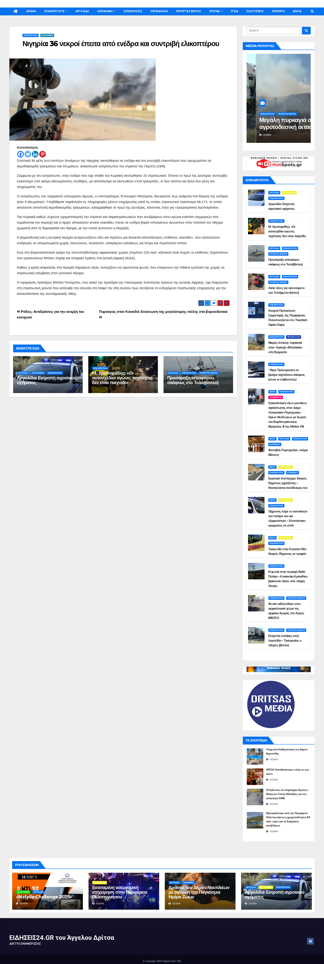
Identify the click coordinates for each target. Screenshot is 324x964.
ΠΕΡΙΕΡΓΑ (278, 11)
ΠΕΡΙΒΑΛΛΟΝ (159, 11)
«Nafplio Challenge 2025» (44, 897)
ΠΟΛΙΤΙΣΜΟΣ (255, 11)
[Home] (15, 11)
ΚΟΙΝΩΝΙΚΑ (274, 444)
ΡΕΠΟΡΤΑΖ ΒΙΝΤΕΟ (188, 11)
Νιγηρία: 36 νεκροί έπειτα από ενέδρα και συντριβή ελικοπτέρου (120, 43)
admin (257, 135)
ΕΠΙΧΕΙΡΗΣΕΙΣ (133, 11)
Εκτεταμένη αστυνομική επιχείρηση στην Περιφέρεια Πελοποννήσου (119, 892)
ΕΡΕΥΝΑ (214, 11)
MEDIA (297, 11)
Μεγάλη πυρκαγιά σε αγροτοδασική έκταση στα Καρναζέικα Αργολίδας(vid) (278, 130)
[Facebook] (20, 154)
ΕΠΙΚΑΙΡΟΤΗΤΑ (54, 11)
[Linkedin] (35, 154)
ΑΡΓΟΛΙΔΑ (82, 11)
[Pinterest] (42, 154)
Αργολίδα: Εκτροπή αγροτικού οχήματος (46, 380)
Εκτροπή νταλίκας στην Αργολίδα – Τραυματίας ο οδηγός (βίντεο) (285, 640)
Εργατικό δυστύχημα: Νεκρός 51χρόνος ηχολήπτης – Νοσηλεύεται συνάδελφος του (287, 483)
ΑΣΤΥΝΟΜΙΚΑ (38, 373)
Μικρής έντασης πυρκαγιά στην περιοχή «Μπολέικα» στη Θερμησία (285, 347)
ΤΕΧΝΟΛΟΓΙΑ (275, 397)
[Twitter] (28, 154)
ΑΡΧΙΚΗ (31, 11)
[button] (312, 11)
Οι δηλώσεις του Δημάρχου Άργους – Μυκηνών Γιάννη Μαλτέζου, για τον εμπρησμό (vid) (287, 794)
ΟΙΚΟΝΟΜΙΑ (105, 11)
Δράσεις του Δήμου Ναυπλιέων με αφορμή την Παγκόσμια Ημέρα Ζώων (199, 892)
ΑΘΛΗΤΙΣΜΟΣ (23, 892)
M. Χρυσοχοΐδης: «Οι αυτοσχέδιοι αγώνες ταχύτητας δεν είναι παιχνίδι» (122, 377)
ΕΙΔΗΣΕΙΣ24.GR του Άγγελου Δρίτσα (61, 937)
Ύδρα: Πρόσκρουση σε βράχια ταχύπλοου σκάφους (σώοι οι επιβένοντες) (286, 374)
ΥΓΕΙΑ (234, 11)
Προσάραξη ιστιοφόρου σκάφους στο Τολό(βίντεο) (192, 380)
